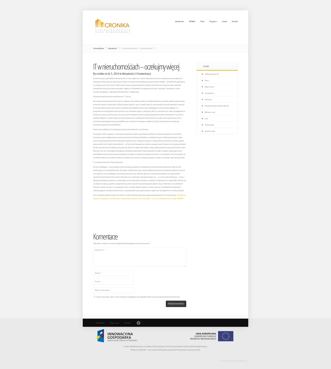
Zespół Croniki (210, 131)
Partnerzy (208, 99)
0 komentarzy (143, 74)
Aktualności (112, 48)
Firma (207, 80)
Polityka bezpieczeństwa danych (217, 105)
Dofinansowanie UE (212, 74)
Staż (206, 118)
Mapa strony (209, 86)
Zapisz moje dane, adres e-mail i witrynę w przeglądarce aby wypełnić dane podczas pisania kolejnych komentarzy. (138, 296)
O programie (209, 93)
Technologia (209, 124)
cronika (100, 74)
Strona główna (98, 48)
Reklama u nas (210, 112)
